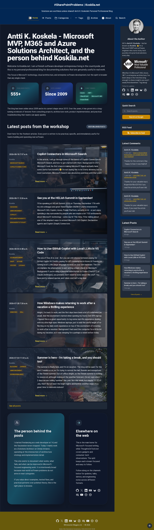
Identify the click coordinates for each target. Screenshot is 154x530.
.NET (89, 93)
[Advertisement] (136, 337)
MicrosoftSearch (17, 163)
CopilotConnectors (18, 167)
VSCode (13, 265)
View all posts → (136, 294)
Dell (21, 312)
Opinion (23, 367)
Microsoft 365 (97, 96)
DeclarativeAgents (18, 218)
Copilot (13, 215)
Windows (13, 312)
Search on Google (136, 117)
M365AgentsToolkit (18, 222)
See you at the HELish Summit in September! (65, 198)
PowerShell (84, 99)
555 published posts (96, 126)
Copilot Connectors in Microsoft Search (62, 154)
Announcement (16, 211)
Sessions (13, 207)
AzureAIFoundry (16, 258)
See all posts (15, 406)
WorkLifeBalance (16, 374)
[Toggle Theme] (149, 525)
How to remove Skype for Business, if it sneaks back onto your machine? (135, 155)
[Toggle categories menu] (71, 18)
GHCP (12, 261)
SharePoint (84, 96)
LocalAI (22, 265)
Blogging (13, 367)
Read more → (41, 181)
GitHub (19, 261)
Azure (82, 93)
